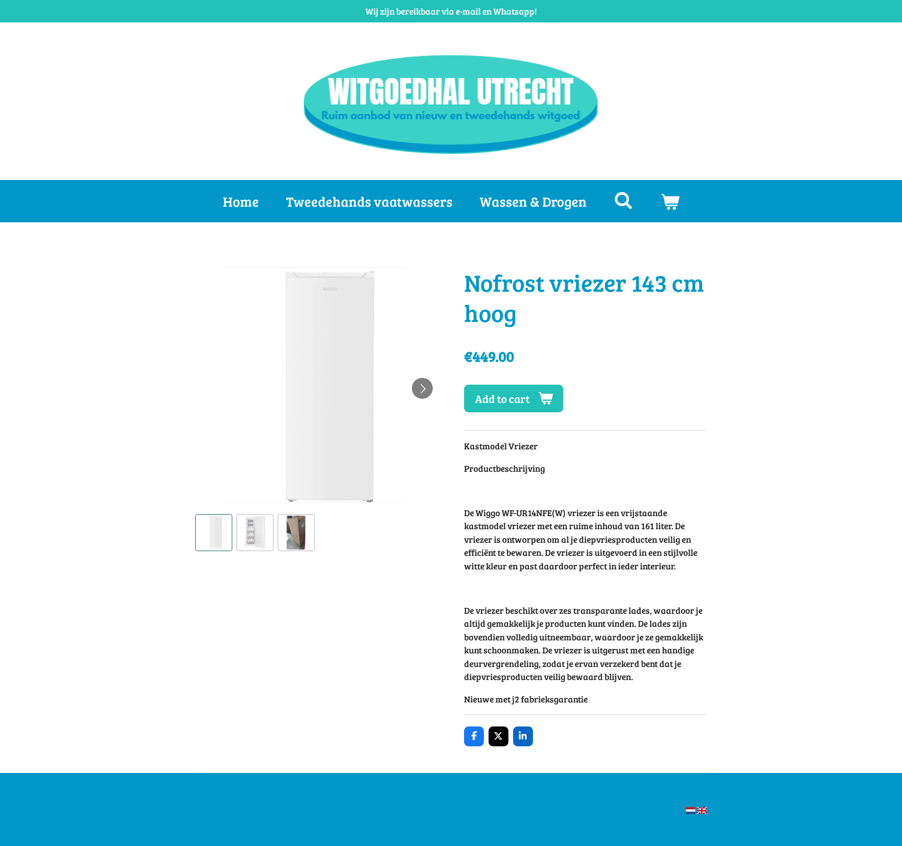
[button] (213, 532)
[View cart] (669, 201)
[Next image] (422, 388)
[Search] (623, 200)
